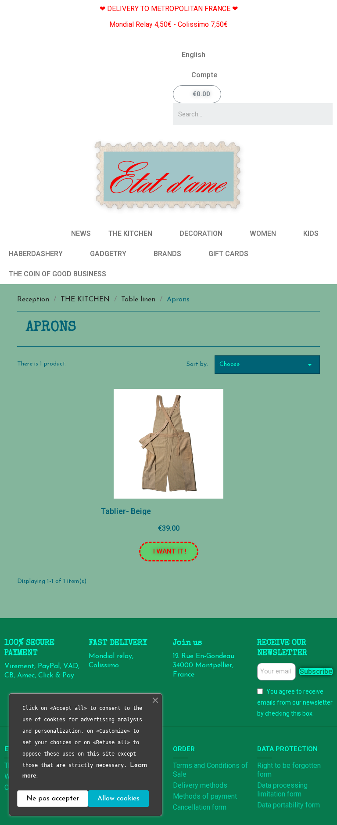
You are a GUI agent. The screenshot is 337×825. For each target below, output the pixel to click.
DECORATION (200, 233)
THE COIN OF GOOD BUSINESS (57, 274)
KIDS (311, 233)
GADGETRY (108, 254)
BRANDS (167, 254)
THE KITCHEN (130, 233)
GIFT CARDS (228, 254)
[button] (168, 551)
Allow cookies (118, 798)
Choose (267, 364)
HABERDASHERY (36, 254)
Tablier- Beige (125, 511)
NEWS (81, 233)
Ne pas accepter (52, 798)
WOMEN (263, 233)
